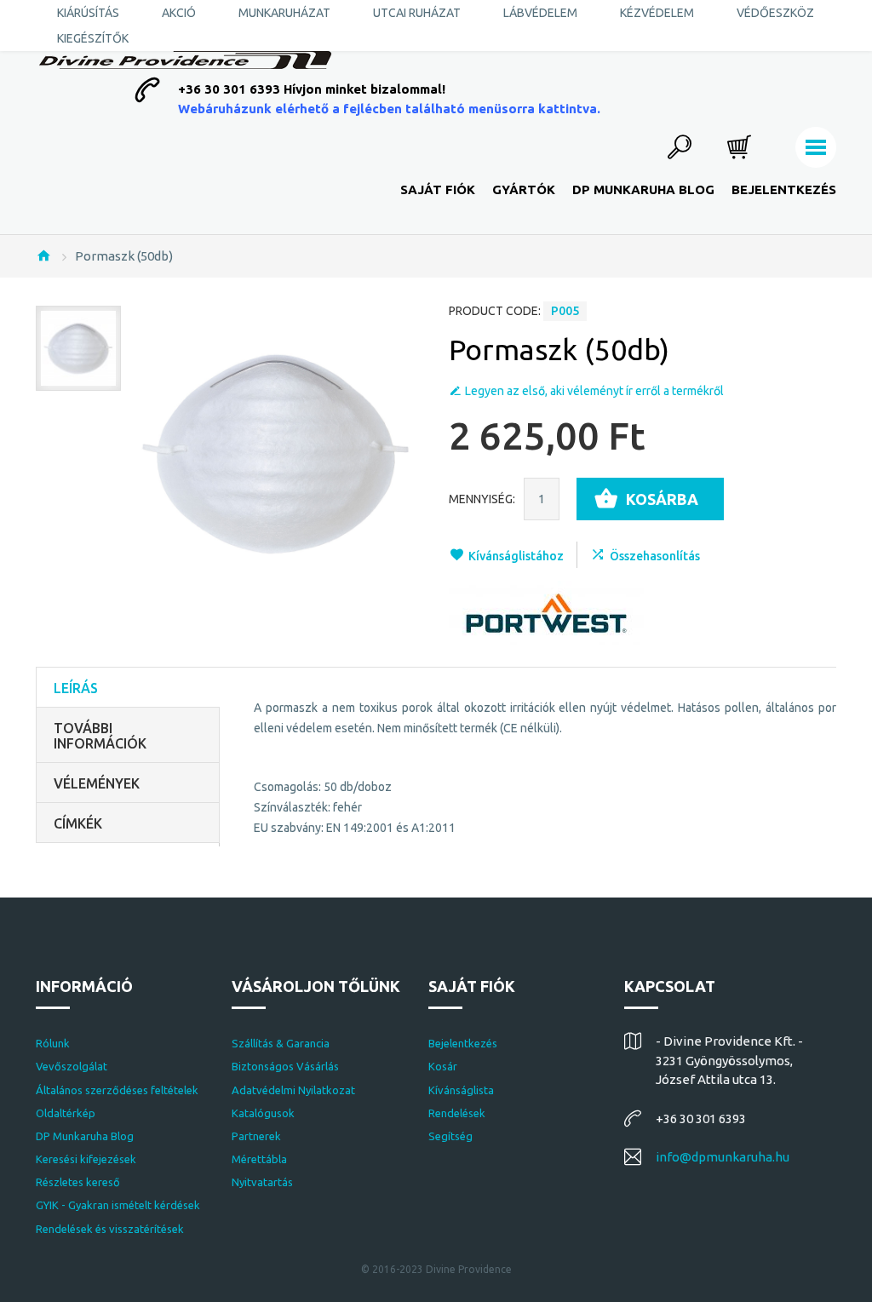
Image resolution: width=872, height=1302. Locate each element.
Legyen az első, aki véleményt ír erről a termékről (594, 391)
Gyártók (523, 189)
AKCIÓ (179, 13)
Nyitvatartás (262, 1182)
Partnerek (256, 1136)
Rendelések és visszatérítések (110, 1229)
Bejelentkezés (783, 189)
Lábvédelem (540, 13)
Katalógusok (263, 1113)
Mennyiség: (482, 499)
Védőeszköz (775, 13)
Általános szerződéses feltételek (117, 1090)
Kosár (442, 1066)
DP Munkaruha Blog (643, 189)
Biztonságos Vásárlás (285, 1066)
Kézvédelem (657, 13)
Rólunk (53, 1043)
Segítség (450, 1136)
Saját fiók (437, 189)
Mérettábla (259, 1159)
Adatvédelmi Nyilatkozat (293, 1090)
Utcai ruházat (417, 13)
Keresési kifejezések (86, 1159)
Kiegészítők (93, 38)
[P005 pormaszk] (78, 348)
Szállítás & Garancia (281, 1043)
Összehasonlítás (655, 556)
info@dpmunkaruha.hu (722, 1157)
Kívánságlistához (516, 556)
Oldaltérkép (65, 1113)
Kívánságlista (461, 1090)
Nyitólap (43, 255)
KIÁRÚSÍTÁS (88, 13)
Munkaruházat (284, 13)
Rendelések (456, 1113)
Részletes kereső (78, 1182)
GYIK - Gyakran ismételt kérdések (118, 1205)
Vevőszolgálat (71, 1066)
